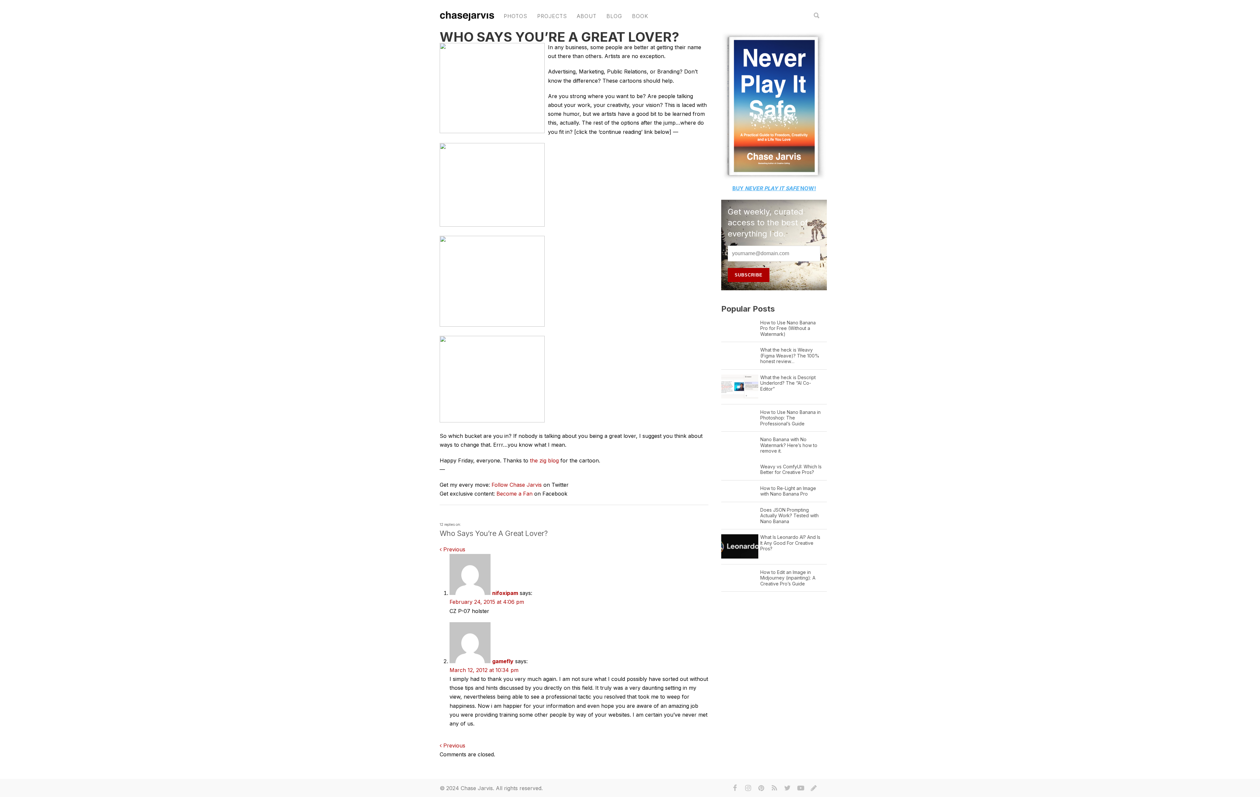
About (587, 16)
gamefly (503, 661)
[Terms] (813, 788)
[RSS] (774, 788)
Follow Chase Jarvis (517, 484)
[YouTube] (800, 788)
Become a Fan (514, 493)
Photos (515, 16)
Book (640, 16)
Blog (614, 16)
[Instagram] (748, 788)
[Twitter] (787, 788)
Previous (453, 549)
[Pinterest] (761, 788)
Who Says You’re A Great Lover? (559, 37)
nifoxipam (505, 593)
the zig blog (544, 460)
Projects (552, 16)
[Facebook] (735, 788)
